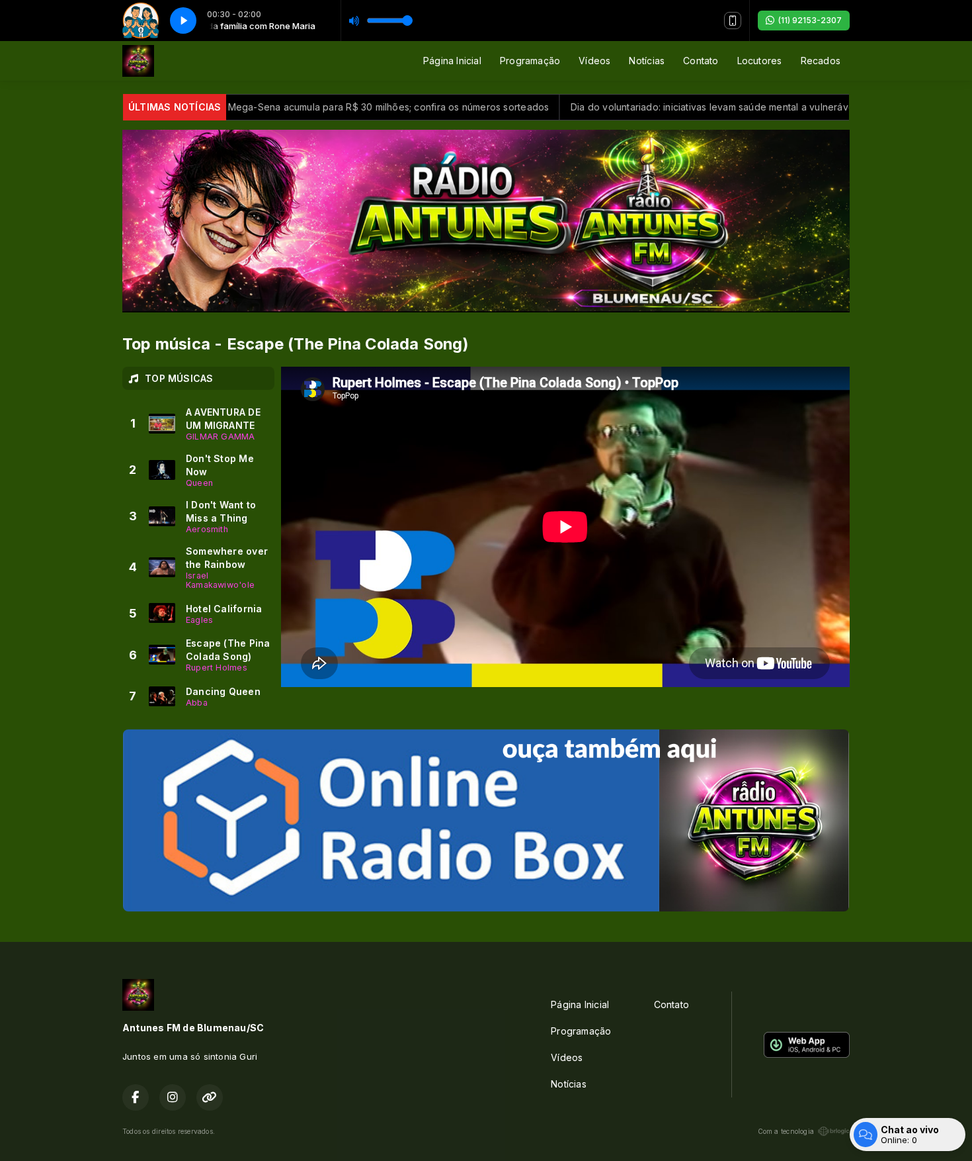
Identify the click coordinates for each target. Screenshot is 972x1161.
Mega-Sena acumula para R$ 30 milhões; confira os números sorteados (344, 107)
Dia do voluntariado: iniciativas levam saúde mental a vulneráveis (671, 107)
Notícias (647, 60)
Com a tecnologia (786, 1131)
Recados (820, 60)
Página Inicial (452, 60)
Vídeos (594, 60)
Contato (700, 60)
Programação (530, 60)
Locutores (759, 60)
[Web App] (732, 20)
